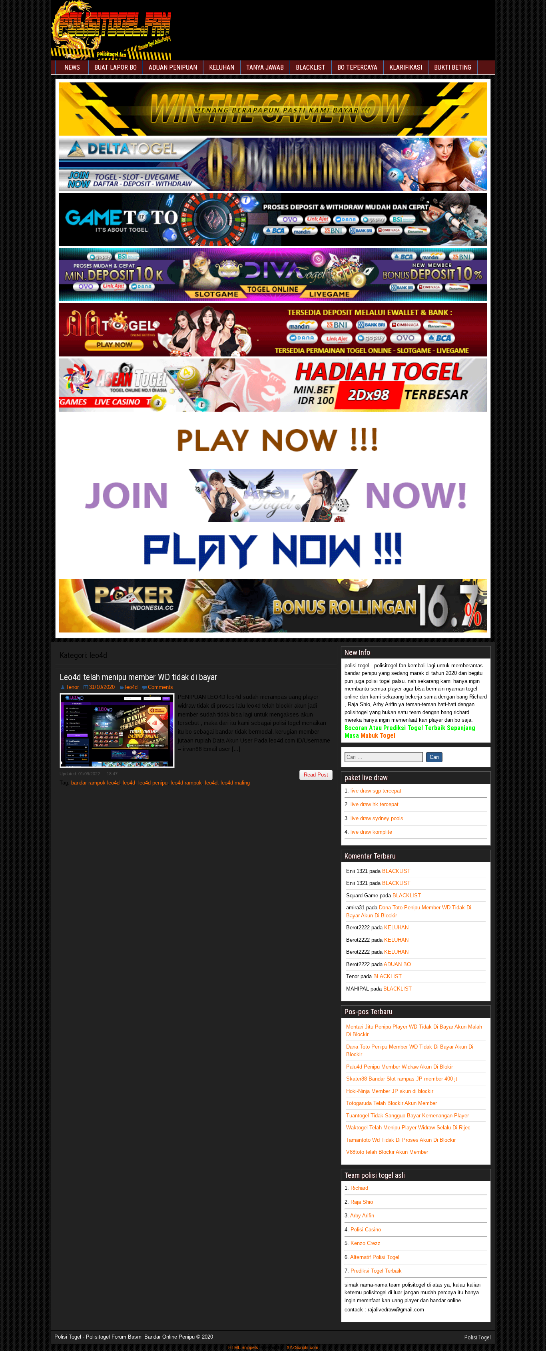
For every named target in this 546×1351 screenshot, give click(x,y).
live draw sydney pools (377, 818)
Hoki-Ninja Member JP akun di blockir (389, 1091)
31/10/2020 (102, 687)
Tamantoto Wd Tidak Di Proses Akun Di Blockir (401, 1140)
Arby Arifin (362, 1216)
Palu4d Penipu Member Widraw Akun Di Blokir (399, 1067)
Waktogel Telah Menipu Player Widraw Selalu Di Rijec (408, 1128)
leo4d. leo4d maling (227, 783)
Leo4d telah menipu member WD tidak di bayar (138, 677)
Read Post (316, 775)
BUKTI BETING (452, 67)
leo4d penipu (152, 783)
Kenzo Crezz (366, 1243)
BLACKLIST (310, 67)
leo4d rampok (186, 783)
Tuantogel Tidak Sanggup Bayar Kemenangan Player (407, 1116)
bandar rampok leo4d (95, 783)
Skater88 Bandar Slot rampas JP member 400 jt (401, 1079)
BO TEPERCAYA (357, 67)
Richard (359, 1188)
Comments (160, 687)
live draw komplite (371, 832)
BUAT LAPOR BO (115, 67)
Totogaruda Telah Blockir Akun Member (391, 1103)
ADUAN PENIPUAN (173, 67)
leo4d (131, 687)
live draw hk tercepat (375, 804)
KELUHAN (221, 67)
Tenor (72, 687)
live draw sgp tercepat (376, 791)
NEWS (72, 67)
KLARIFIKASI (405, 67)
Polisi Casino (366, 1230)
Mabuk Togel (378, 735)
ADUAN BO (397, 964)
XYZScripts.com (302, 1347)
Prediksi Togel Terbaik (376, 1271)
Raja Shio (362, 1202)
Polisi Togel (477, 1337)
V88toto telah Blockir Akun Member (387, 1152)
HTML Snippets (243, 1347)
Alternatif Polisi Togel (374, 1257)
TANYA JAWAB (265, 67)
